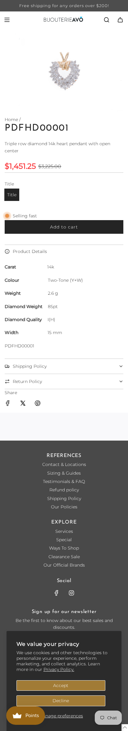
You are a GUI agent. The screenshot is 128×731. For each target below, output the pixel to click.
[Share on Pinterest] (37, 404)
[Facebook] (56, 593)
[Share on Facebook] (8, 404)
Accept (60, 685)
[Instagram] (71, 593)
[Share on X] (23, 404)
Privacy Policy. (58, 669)
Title (11, 195)
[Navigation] (7, 20)
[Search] (106, 20)
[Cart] (120, 20)
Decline (61, 700)
